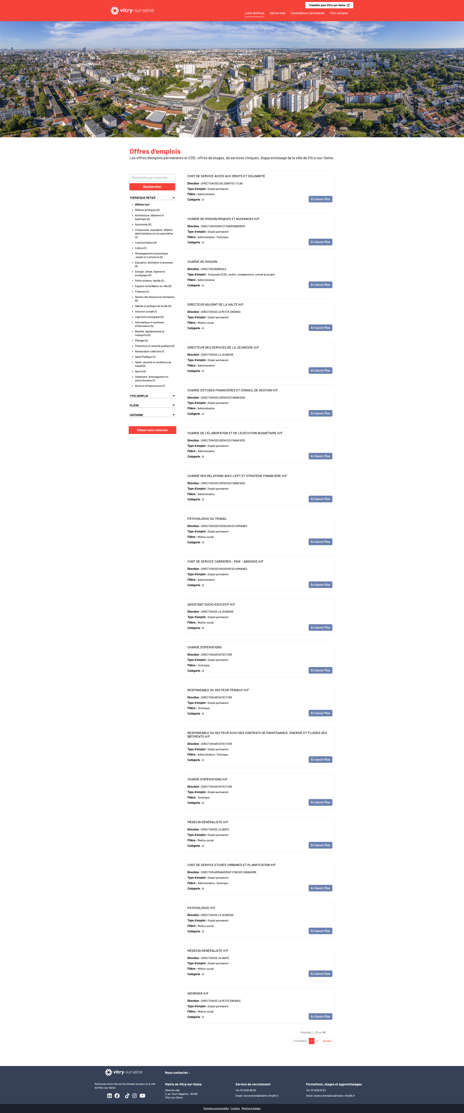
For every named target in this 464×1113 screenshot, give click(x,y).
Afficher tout (142, 204)
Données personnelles (216, 1108)
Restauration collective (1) (149, 351)
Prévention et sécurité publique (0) (154, 345)
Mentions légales (251, 1108)
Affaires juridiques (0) (147, 209)
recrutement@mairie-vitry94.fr (260, 1095)
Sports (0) (140, 371)
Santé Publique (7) (145, 356)
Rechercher (152, 187)
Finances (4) (142, 291)
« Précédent (300, 1040)
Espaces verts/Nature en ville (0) (153, 286)
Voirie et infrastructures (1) (150, 385)
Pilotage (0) (141, 340)
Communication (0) (146, 242)
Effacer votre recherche (152, 430)
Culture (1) (140, 248)
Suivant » (328, 1040)
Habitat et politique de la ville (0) (153, 306)
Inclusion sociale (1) (146, 311)
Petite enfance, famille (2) (149, 280)
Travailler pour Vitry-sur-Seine (328, 5)
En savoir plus (320, 199)
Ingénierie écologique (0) (149, 316)
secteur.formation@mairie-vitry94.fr (334, 1095)
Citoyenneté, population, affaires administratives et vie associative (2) (154, 233)
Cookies (235, 1108)
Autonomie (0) (143, 224)
